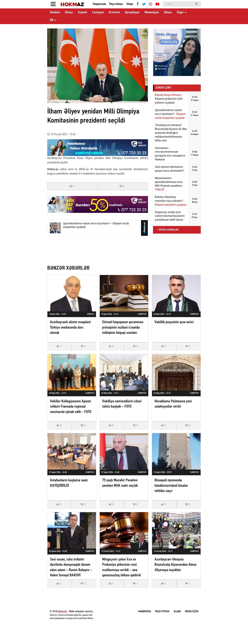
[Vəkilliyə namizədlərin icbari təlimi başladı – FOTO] (124, 372)
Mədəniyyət (152, 12)
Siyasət (82, 12)
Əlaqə (129, 4)
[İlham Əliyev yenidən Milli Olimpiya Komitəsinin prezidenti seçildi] (97, 65)
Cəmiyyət (98, 12)
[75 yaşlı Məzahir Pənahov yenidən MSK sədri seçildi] (124, 451)
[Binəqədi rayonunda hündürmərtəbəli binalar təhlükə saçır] (176, 451)
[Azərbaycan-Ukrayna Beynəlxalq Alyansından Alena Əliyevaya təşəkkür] (176, 530)
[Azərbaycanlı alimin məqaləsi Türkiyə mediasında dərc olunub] (71, 293)
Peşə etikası (116, 4)
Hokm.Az (62, 611)
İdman (168, 12)
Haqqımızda (99, 4)
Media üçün (191, 611)
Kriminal (114, 12)
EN (51, 20)
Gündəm (55, 12)
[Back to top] (238, 617)
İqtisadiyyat (132, 12)
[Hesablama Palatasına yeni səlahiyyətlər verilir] (176, 372)
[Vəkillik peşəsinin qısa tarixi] (176, 293)
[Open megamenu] (53, 4)
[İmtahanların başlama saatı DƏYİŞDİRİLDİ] (71, 451)
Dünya (69, 12)
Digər (180, 12)
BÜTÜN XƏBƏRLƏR (168, 230)
